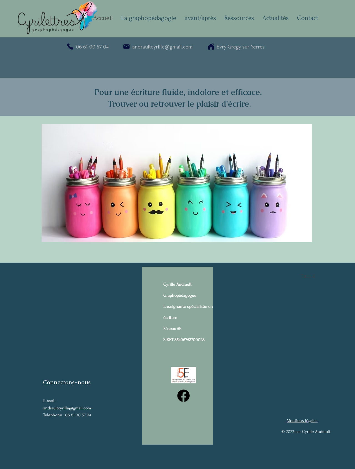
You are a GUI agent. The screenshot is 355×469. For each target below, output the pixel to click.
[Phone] (70, 46)
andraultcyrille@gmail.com (67, 408)
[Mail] (126, 46)
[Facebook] (183, 396)
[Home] (210, 46)
